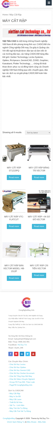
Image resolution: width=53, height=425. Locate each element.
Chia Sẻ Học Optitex (17, 367)
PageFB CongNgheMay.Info (20, 385)
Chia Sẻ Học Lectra (17, 364)
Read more (14, 177)
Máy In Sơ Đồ (15, 396)
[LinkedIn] (22, 354)
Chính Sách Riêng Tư (16, 422)
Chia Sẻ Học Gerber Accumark (21, 373)
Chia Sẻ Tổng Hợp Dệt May (20, 376)
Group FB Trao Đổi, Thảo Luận (22, 382)
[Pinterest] (16, 354)
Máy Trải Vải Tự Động (18, 408)
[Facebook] (10, 354)
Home (5, 15)
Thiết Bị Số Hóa (15, 402)
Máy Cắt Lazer (15, 399)
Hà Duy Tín (22, 345)
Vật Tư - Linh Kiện (16, 405)
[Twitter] (27, 354)
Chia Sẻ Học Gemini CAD (19, 370)
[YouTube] (33, 354)
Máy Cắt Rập (14, 393)
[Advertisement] (26, 104)
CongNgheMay (9, 418)
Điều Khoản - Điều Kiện (36, 422)
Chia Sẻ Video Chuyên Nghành (22, 379)
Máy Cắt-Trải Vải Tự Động (20, 411)
